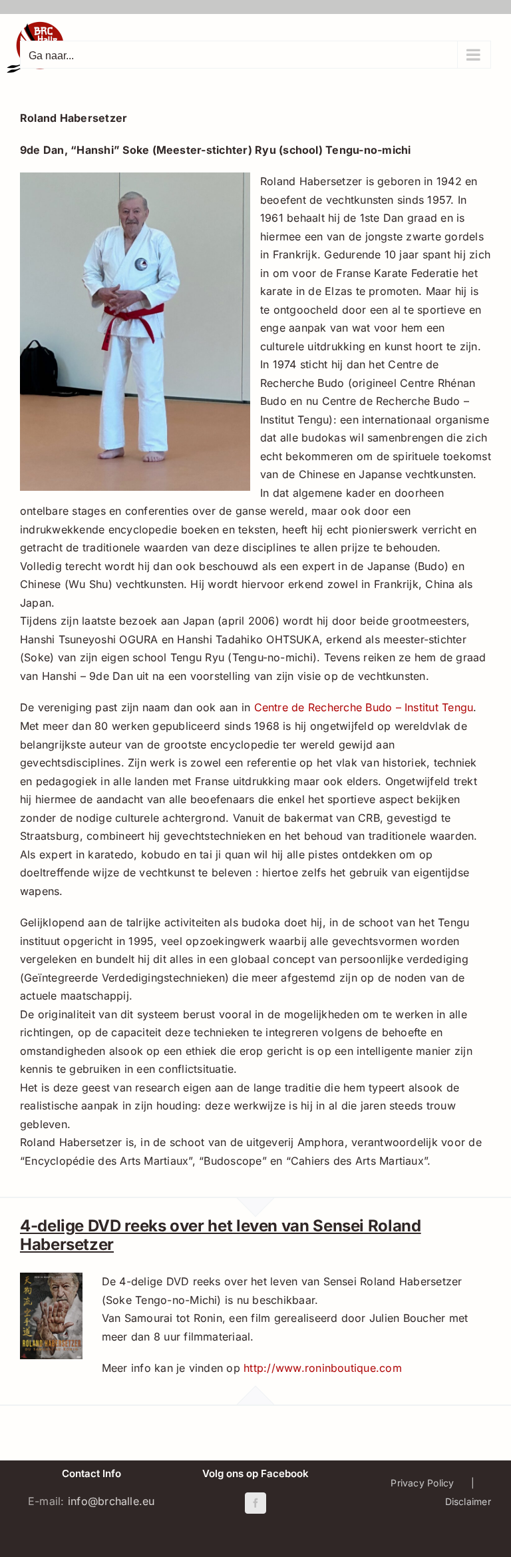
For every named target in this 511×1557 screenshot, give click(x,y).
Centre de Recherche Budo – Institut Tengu (364, 707)
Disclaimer (468, 1501)
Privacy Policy (422, 1482)
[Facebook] (255, 1503)
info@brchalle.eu (111, 1501)
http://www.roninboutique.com (323, 1368)
